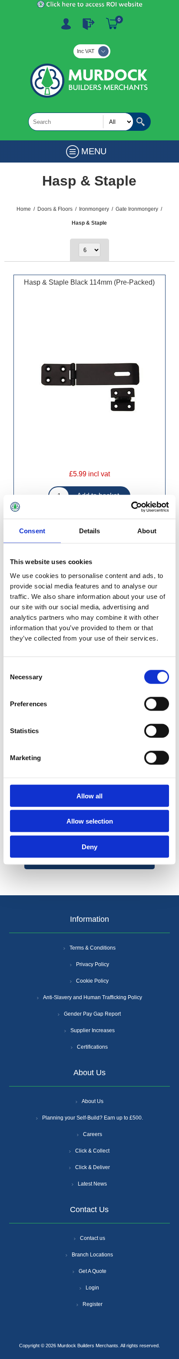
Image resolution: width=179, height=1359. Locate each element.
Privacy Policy (92, 964)
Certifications (92, 1047)
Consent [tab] (32, 531)
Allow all (89, 795)
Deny (89, 846)
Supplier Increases (92, 1030)
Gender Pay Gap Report (92, 1014)
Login (92, 1288)
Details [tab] (89, 531)
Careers (92, 1134)
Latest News (92, 1184)
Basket (112, 24)
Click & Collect (92, 1151)
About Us (92, 1101)
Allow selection (89, 821)
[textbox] (81, 121)
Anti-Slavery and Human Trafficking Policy (92, 997)
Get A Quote (92, 1271)
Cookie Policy (92, 981)
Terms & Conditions (93, 948)
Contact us (92, 1238)
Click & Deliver (92, 1167)
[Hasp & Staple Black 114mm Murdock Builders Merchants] (89, 387)
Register (66, 24)
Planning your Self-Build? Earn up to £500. (92, 1118)
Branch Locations (92, 1255)
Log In (89, 24)
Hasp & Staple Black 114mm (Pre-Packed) (89, 282)
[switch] (156, 704)
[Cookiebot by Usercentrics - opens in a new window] (131, 506)
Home (24, 209)
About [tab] (146, 531)
